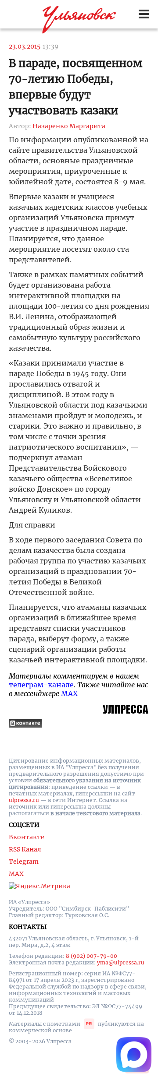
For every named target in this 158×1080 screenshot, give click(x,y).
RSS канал (25, 849)
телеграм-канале (41, 684)
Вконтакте (26, 837)
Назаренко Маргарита (68, 126)
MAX (69, 693)
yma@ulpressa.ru (120, 962)
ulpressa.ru (24, 800)
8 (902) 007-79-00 (91, 956)
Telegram (24, 861)
